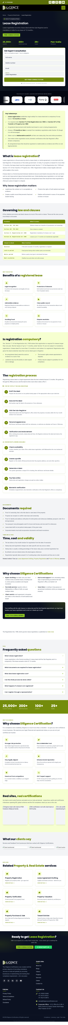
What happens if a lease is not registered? (19, 686)
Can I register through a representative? (18, 692)
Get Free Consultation (34, 80)
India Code (51, 632)
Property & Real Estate (14, 15)
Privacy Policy (7, 993)
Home (4, 15)
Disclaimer (6, 1002)
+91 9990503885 (9, 2)
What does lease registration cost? (17, 674)
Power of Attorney (54, 558)
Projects (38, 974)
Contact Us (39, 983)
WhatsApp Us (44, 947)
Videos (38, 971)
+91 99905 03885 (43, 993)
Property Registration (40, 558)
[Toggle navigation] (63, 8)
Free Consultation (11, 35)
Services (38, 977)
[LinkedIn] (56, 2)
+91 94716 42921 (43, 995)
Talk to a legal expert (15, 615)
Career (38, 980)
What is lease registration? (14, 656)
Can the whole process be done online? (18, 680)
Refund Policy (7, 999)
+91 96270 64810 (43, 997)
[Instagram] (60, 2)
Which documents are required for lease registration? (23, 667)
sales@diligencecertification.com (48, 1001)
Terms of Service (48, 1021)
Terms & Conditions (8, 996)
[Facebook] (50, 2)
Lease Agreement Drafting (25, 558)
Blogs (37, 968)
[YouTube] (63, 2)
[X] (53, 2)
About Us (38, 965)
